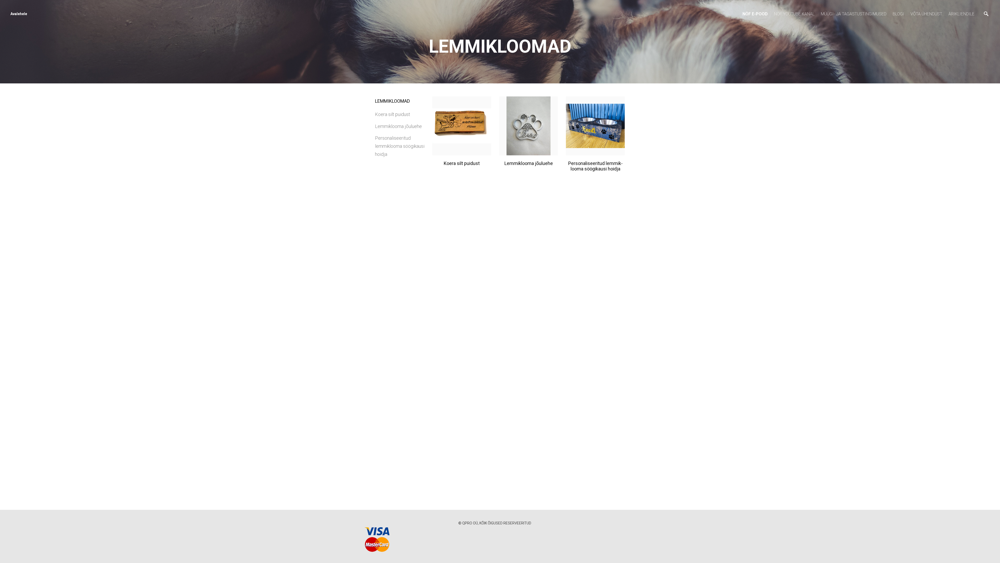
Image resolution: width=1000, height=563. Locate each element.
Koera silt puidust (392, 114)
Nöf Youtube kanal (794, 13)
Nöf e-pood (755, 13)
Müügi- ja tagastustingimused (853, 13)
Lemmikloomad (392, 101)
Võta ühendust (926, 13)
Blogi (898, 13)
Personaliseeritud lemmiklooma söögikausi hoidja (399, 146)
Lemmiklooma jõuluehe (398, 126)
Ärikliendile (961, 13)
